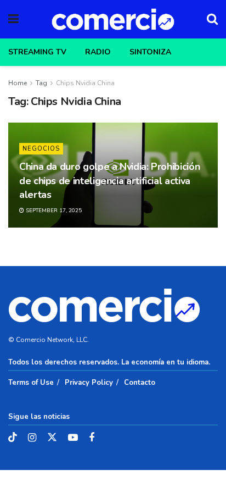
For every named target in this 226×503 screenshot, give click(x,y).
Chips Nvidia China (85, 83)
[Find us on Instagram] (32, 438)
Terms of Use (31, 383)
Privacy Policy (89, 383)
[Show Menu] (13, 19)
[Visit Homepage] (113, 19)
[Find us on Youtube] (73, 438)
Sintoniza (150, 52)
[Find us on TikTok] (12, 438)
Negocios (41, 149)
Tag (41, 83)
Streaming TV (37, 52)
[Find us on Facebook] (91, 438)
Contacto (139, 383)
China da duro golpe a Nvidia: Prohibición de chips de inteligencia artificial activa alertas (109, 180)
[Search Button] (212, 19)
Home (17, 83)
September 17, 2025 (53, 210)
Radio (98, 52)
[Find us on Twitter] (52, 438)
